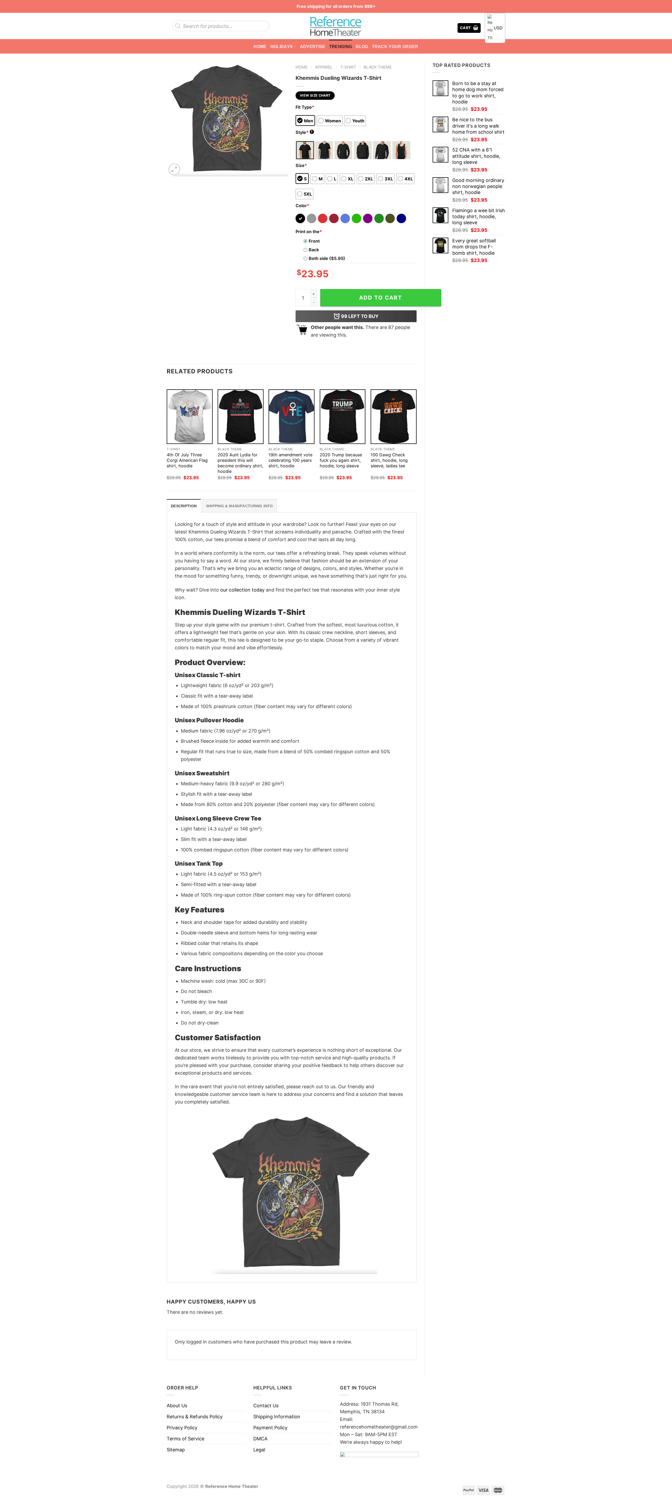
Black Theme (378, 67)
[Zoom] (174, 169)
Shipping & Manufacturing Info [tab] (239, 506)
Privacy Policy (182, 1427)
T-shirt (348, 67)
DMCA (260, 1438)
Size (301, 165)
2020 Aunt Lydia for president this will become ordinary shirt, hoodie (240, 463)
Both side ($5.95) (327, 258)
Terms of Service (185, 1438)
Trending (340, 46)
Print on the (309, 231)
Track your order (395, 46)
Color (302, 205)
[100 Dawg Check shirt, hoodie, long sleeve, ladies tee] (393, 417)
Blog (362, 46)
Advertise (313, 46)
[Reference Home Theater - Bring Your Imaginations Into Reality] (336, 26)
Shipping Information (276, 1416)
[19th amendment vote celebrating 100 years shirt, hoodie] (291, 417)
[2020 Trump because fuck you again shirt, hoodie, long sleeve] (342, 417)
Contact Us (266, 1405)
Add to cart (380, 297)
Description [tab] (184, 506)
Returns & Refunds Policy (195, 1416)
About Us (177, 1405)
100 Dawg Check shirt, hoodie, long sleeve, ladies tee (389, 460)
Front (314, 241)
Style (304, 132)
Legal (259, 1449)
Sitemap (176, 1449)
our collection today (242, 590)
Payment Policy (270, 1427)
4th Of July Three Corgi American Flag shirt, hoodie (187, 460)
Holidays (281, 46)
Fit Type (305, 107)
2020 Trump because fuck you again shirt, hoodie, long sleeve (341, 460)
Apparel (324, 67)
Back (314, 249)
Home (260, 46)
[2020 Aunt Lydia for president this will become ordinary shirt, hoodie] (240, 417)
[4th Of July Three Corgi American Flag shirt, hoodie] (189, 417)
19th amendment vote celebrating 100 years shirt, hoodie (290, 460)
